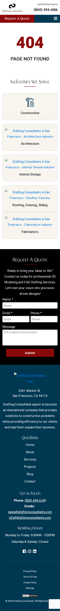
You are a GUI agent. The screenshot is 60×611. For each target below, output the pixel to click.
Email (7, 313)
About (30, 452)
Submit (30, 353)
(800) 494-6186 (46, 10)
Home (30, 445)
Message (8, 327)
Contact (30, 481)
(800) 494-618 (34, 500)
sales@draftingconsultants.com (30, 512)
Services (30, 459)
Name (7, 299)
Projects (30, 467)
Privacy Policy (30, 571)
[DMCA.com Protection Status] (30, 596)
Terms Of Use (30, 577)
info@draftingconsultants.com (30, 518)
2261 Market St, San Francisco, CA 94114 (30, 393)
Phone (36, 313)
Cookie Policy (30, 582)
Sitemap (30, 588)
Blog (30, 474)
